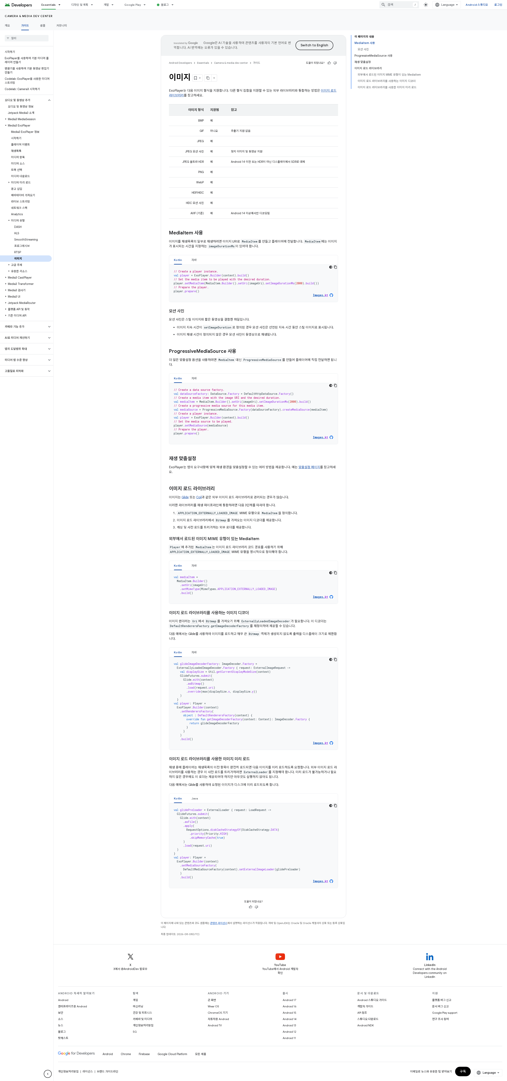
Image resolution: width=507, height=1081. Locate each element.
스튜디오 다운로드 (367, 1019)
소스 (60, 1019)
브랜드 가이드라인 (107, 1071)
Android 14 (289, 1019)
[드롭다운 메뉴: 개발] (114, 5)
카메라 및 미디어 (142, 1019)
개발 (106, 5)
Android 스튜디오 (477, 5)
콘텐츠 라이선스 (218, 923)
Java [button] (195, 798)
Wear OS (213, 1006)
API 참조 (362, 1012)
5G (135, 1031)
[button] (23, 100)
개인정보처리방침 (143, 1025)
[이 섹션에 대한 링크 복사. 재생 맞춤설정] (200, 459)
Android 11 (289, 1038)
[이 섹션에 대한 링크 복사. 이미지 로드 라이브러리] (219, 489)
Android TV (215, 1025)
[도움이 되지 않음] (335, 63)
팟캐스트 (63, 1038)
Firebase (144, 1054)
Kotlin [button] (178, 260)
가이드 (25, 25)
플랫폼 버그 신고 (441, 1000)
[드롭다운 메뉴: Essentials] (61, 5)
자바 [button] (194, 260)
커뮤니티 (61, 25)
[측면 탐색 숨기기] (48, 1074)
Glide (185, 497)
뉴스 (60, 1025)
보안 (60, 1012)
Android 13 (289, 1025)
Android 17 (289, 1000)
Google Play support (444, 1012)
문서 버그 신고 (440, 1006)
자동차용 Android (218, 1019)
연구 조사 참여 (440, 1019)
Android (63, 1000)
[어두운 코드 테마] (330, 267)
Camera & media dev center (29, 16)
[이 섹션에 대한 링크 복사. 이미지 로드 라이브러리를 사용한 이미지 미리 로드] (254, 759)
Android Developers (180, 63)
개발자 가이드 (365, 1006)
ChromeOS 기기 (218, 1012)
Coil (199, 497)
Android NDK (365, 1025)
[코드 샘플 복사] (335, 267)
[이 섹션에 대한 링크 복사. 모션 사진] (188, 311)
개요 (7, 25)
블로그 (165, 5)
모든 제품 (200, 1054)
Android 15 (289, 1012)
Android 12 (289, 1031)
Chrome (126, 1054)
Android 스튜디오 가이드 (372, 1000)
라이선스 (88, 1071)
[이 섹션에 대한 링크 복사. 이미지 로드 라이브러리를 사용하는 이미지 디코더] (253, 613)
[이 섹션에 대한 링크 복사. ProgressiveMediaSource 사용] (240, 351)
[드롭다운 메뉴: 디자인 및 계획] (93, 5)
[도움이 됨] (329, 63)
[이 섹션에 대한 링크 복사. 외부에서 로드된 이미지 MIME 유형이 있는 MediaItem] (263, 539)
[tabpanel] (253, 283)
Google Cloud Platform (172, 1054)
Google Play (132, 5)
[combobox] (399, 4)
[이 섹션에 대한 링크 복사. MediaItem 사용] (207, 233)
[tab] (178, 260)
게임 (135, 1000)
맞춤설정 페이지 (309, 467)
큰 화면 (212, 1000)
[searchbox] (27, 38)
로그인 (498, 5)
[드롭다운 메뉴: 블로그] (174, 5)
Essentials (48, 5)
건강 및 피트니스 (142, 1012)
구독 (463, 1071)
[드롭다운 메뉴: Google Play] (146, 5)
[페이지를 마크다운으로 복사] (208, 78)
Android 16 (289, 1006)
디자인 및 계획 (79, 5)
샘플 (42, 25)
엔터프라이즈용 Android (72, 1006)
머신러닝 (138, 1006)
